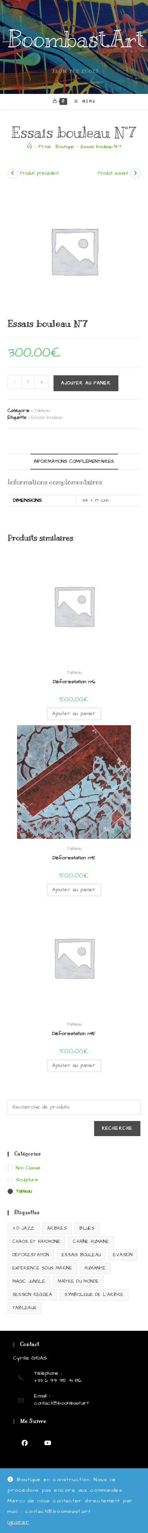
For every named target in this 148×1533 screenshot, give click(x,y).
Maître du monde (78, 1281)
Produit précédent (39, 173)
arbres (57, 1228)
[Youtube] (48, 1443)
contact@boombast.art (61, 1403)
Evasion (122, 1255)
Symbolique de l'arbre (94, 1294)
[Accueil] (29, 146)
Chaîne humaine (91, 1241)
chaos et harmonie (37, 1241)
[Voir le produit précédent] (13, 173)
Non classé (28, 1168)
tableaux (24, 1308)
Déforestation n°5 (74, 858)
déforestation (31, 1255)
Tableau (42, 410)
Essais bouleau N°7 (101, 146)
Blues (86, 1228)
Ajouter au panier (86, 383)
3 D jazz (24, 1228)
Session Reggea (32, 1294)
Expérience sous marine (42, 1268)
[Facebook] (24, 1443)
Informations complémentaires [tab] (74, 461)
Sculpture (27, 1179)
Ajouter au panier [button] (74, 713)
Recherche (117, 1128)
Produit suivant (113, 173)
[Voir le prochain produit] (135, 173)
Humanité (95, 1268)
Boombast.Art (76, 39)
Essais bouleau (47, 417)
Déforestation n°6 (74, 681)
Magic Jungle (29, 1281)
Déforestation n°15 (74, 1033)
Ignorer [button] (19, 1522)
